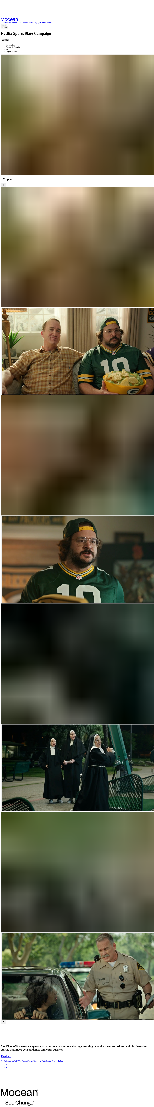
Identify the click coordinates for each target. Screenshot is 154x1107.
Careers (30, 23)
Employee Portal (39, 23)
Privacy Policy (57, 1061)
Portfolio (4, 23)
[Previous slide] (3, 185)
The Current (23, 23)
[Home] (9, 20)
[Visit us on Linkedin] (6, 1067)
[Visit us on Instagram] (6, 1065)
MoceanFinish (13, 23)
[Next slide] (3, 1022)
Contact (49, 23)
